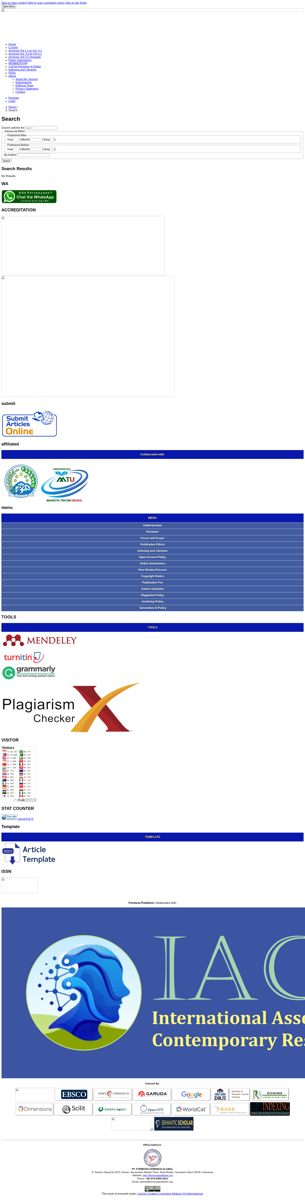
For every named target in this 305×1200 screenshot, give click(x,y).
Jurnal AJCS (25, 818)
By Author (10, 154)
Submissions (24, 82)
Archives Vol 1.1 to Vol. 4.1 (25, 50)
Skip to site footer (76, 2)
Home (12, 44)
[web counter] (9, 818)
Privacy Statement (27, 88)
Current (13, 47)
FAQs (12, 72)
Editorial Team (25, 85)
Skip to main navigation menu (46, 2)
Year (10, 139)
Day (47, 139)
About (12, 76)
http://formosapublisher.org (158, 1175)
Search (6, 161)
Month (25, 139)
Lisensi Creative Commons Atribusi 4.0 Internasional (170, 1193)
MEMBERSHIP (18, 63)
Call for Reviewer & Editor (24, 66)
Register (13, 97)
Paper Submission (20, 60)
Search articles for (13, 127)
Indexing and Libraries (22, 69)
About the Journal (27, 79)
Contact (20, 91)
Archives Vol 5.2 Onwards (24, 57)
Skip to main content (14, 2)
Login (12, 101)
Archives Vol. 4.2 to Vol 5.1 (25, 53)
